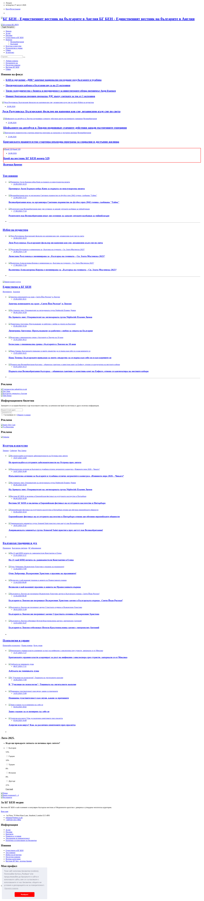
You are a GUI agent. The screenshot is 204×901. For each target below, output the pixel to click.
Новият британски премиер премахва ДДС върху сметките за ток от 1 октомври (50, 96)
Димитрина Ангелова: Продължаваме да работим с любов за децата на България (51, 330)
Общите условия (23, 415)
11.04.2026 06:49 (19, 582)
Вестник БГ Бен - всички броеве (19, 861)
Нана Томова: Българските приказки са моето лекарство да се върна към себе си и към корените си (60, 357)
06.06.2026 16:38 (20, 498)
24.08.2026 (12, 153)
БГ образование (34, 548)
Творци (6, 451)
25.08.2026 (12, 123)
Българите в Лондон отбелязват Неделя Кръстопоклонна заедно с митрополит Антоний (54, 627)
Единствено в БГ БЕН (14, 38)
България (14, 44)
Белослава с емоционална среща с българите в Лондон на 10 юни (42, 344)
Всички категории (13, 859)
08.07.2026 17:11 (19, 666)
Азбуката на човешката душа (24, 671)
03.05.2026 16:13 (20, 367)
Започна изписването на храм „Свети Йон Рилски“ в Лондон (40, 303)
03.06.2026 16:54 (20, 512)
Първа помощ (26, 645)
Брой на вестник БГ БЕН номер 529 (26, 158)
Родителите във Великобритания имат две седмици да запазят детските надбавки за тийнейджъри (59, 215)
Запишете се (6, 412)
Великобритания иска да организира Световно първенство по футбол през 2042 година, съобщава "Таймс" (64, 202)
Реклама (9, 35)
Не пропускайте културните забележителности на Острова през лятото (45, 462)
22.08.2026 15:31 (20, 198)
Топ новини (10, 853)
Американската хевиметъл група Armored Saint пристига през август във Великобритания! (56, 530)
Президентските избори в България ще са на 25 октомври (38, 85)
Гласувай (9, 789)
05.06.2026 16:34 (20, 326)
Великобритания (17, 42)
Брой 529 (16, 149)
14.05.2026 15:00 (20, 693)
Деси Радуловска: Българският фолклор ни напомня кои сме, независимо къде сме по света (61, 111)
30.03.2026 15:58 (20, 609)
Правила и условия (13, 836)
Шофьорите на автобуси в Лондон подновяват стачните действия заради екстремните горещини (65, 127)
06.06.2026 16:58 (20, 312)
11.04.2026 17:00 (19, 569)
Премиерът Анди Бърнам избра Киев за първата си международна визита (47, 188)
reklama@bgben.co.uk (14, 818)
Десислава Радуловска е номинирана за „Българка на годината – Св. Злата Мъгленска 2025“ (57, 256)
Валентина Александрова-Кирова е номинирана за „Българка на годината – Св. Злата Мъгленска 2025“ (63, 269)
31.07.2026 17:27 (20, 653)
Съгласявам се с (16, 415)
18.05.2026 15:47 (20, 525)
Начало (8, 31)
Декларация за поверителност (18, 838)
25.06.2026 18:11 (19, 299)
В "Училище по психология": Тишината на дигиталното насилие (42, 684)
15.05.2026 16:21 (20, 353)
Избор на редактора (86, 102)
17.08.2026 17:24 (20, 211)
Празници (7, 548)
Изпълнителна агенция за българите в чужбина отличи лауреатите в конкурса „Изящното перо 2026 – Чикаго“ (66, 476)
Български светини (19, 548)
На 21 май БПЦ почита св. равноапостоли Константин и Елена (41, 560)
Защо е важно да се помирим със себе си (29, 711)
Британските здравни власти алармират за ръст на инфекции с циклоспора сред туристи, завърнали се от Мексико (68, 657)
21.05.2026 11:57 (19, 555)
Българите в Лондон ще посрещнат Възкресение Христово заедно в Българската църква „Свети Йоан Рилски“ (66, 600)
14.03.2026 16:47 (20, 623)
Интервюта (7, 292)
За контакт (10, 52)
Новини (9, 40)
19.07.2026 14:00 (20, 458)
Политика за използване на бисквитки (21, 840)
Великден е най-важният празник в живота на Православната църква (45, 587)
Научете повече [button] (11, 888)
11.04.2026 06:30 (19, 596)
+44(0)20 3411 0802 (13, 820)
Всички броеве (12, 164)
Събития (13, 451)
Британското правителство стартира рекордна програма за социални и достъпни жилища (61, 141)
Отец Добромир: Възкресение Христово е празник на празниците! (42, 573)
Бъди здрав (38, 645)
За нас (8, 33)
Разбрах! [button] (24, 894)
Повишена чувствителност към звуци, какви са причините (39, 698)
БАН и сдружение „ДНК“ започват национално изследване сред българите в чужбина (54, 79)
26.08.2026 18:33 (20, 238)
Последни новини (13, 857)
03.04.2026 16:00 (20, 720)
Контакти (9, 834)
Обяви (8, 50)
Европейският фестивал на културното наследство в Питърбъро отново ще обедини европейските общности (64, 516)
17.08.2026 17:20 (20, 265)
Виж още (4, 811)
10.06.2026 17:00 (20, 680)
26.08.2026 (11, 106)
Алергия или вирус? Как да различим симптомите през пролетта (42, 725)
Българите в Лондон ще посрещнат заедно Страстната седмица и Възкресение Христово (54, 614)
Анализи (16, 292)
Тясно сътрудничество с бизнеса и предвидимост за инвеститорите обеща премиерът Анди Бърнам (61, 90)
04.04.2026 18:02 (20, 707)
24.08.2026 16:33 (20, 184)
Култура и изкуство (13, 46)
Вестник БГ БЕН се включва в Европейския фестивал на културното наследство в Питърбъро (57, 503)
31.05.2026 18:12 (20, 340)
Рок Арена (22, 451)
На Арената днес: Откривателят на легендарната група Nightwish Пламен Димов (50, 317)
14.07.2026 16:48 (20, 471)
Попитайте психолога (11, 645)
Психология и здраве (14, 48)
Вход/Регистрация (13, 9)
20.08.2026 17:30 (20, 252)
